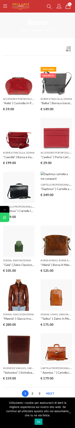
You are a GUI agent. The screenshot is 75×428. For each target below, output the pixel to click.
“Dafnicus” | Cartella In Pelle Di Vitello (27, 211)
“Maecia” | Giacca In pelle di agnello (26, 318)
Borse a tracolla (51, 98)
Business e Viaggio (14, 368)
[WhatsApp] (4, 217)
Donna (68, 98)
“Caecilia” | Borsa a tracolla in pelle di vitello (31, 157)
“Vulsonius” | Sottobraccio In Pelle (25, 372)
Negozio (37, 30)
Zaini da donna (22, 260)
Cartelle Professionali (17, 206)
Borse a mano (49, 260)
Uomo (54, 314)
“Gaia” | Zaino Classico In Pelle (22, 265)
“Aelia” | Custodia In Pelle (19, 103)
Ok (38, 421)
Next (50, 393)
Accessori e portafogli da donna (23, 98)
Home (25, 30)
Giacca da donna (23, 314)
